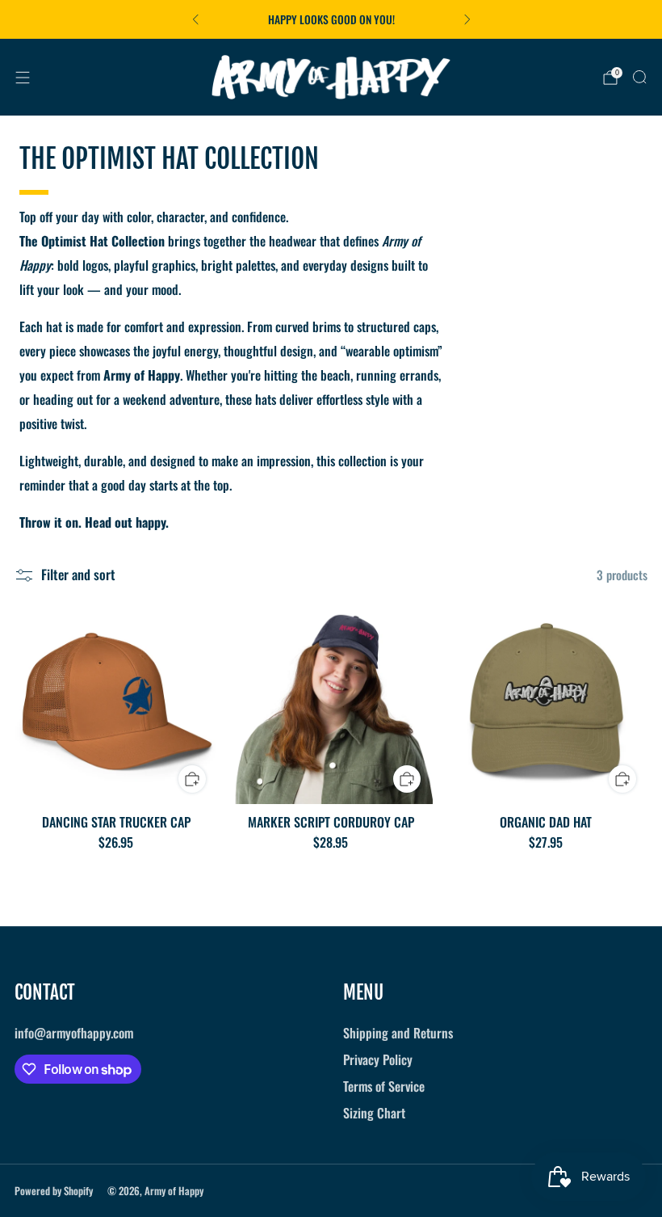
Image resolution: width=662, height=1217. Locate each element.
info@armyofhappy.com (74, 1032)
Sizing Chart (374, 1112)
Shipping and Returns (398, 1032)
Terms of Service (384, 1086)
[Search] (639, 77)
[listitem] (331, 19)
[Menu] (23, 77)
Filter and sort (78, 575)
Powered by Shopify (54, 1190)
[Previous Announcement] (195, 19)
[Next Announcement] (467, 19)
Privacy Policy (378, 1059)
